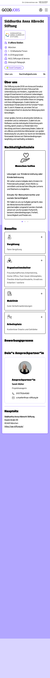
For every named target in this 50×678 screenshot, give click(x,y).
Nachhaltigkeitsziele (28, 74)
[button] (22, 221)
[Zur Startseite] (11, 10)
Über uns (9, 74)
